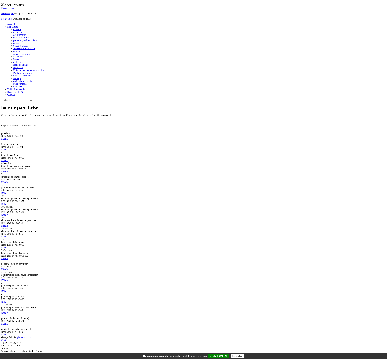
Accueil (11, 24)
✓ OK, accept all (218, 356)
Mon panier (7, 19)
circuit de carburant (22, 75)
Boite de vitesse (20, 64)
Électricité (18, 56)
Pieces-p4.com (8, 8)
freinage (17, 78)
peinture (17, 51)
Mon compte (7, 13)
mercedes (17, 86)
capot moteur (19, 35)
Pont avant (18, 67)
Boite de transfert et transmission (28, 70)
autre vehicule (20, 84)
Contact (11, 94)
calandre (17, 29)
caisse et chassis (20, 45)
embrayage (18, 62)
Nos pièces (12, 26)
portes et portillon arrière (25, 40)
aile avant (17, 32)
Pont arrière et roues (22, 73)
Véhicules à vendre (16, 89)
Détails (4, 138)
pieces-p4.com (24, 337)
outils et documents (22, 81)
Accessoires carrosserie (24, 48)
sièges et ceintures (21, 54)
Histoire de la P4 (15, 92)
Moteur (16, 59)
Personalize (237, 356)
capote (16, 43)
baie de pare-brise (21, 37)
